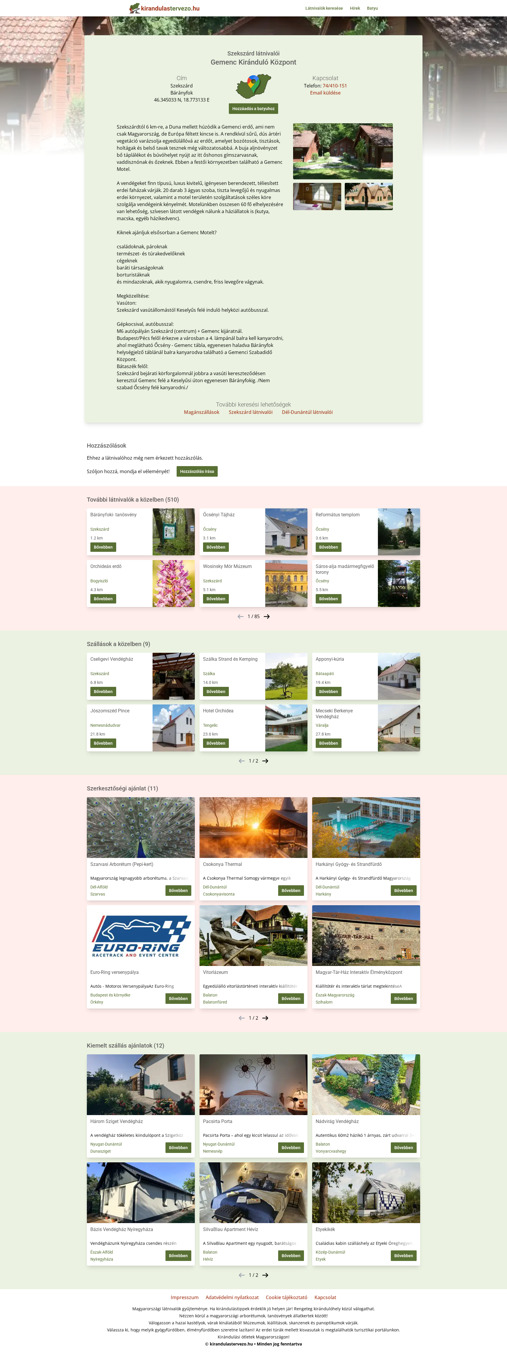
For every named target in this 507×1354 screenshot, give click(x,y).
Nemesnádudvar (105, 725)
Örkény (96, 1002)
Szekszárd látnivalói (251, 412)
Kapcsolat (325, 1297)
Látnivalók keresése (324, 8)
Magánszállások (201, 412)
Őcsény (210, 529)
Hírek (355, 8)
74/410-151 (335, 85)
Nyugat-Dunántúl (106, 1144)
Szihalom (324, 1002)
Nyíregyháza (101, 1259)
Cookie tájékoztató (286, 1297)
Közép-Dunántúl (330, 1252)
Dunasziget (100, 1151)
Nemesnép (212, 1151)
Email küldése (325, 93)
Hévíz (208, 1259)
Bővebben (103, 547)
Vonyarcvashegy (331, 1151)
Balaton (210, 995)
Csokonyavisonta (219, 894)
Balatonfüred (215, 1002)
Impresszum (185, 1297)
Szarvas (97, 894)
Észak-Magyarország (335, 995)
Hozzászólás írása (197, 471)
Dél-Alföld (99, 887)
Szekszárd (99, 529)
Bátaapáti (325, 673)
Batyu (372, 8)
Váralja (322, 725)
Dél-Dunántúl (215, 887)
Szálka (209, 673)
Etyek (321, 1259)
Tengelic (210, 725)
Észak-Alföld (101, 1252)
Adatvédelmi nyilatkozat (232, 1297)
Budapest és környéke (110, 995)
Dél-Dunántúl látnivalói (307, 412)
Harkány (323, 894)
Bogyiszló (99, 581)
